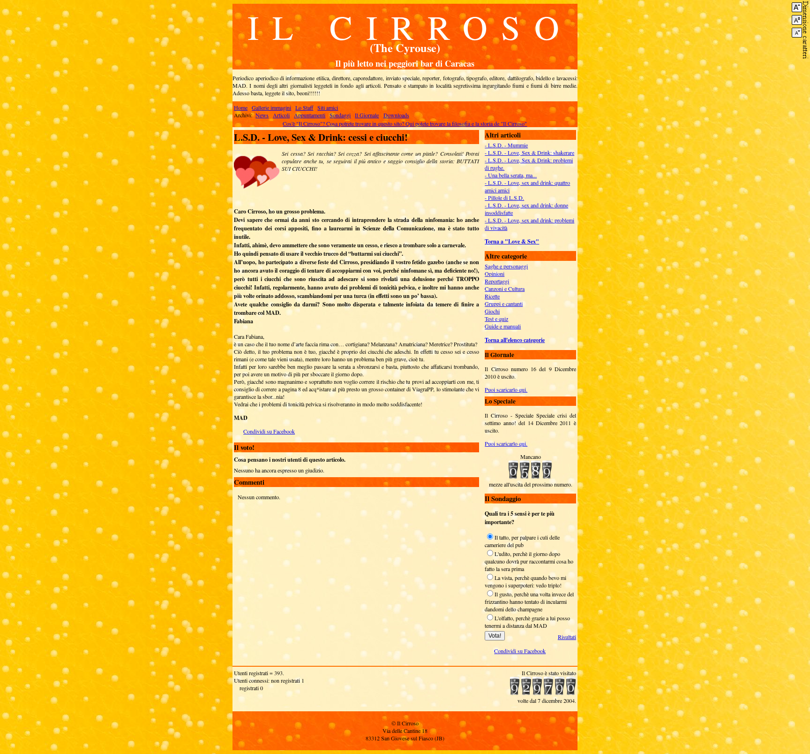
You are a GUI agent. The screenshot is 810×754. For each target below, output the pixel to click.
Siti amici (327, 107)
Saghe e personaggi (506, 266)
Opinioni (494, 273)
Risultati (567, 636)
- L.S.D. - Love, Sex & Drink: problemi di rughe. (529, 163)
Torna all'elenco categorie (515, 339)
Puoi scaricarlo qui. (506, 389)
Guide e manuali (503, 326)
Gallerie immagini (271, 107)
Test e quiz (496, 318)
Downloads (396, 115)
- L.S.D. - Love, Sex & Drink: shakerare (529, 152)
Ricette (492, 296)
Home (241, 107)
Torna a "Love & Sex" (512, 241)
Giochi (492, 311)
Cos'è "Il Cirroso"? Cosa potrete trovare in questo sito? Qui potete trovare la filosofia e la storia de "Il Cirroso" (405, 123)
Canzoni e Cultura (505, 288)
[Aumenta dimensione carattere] (797, 7)
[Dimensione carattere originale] (797, 20)
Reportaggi (497, 281)
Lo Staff (304, 107)
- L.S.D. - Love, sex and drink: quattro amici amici (527, 186)
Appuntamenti (309, 115)
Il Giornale (367, 115)
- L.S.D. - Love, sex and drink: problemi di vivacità (529, 223)
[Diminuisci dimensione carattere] (797, 33)
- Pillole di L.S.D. (504, 197)
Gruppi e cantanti (504, 303)
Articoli (281, 115)
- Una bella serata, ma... (511, 175)
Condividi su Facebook (269, 431)
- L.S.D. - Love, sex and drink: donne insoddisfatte (526, 208)
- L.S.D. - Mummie (506, 145)
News (262, 115)
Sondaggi (340, 115)
